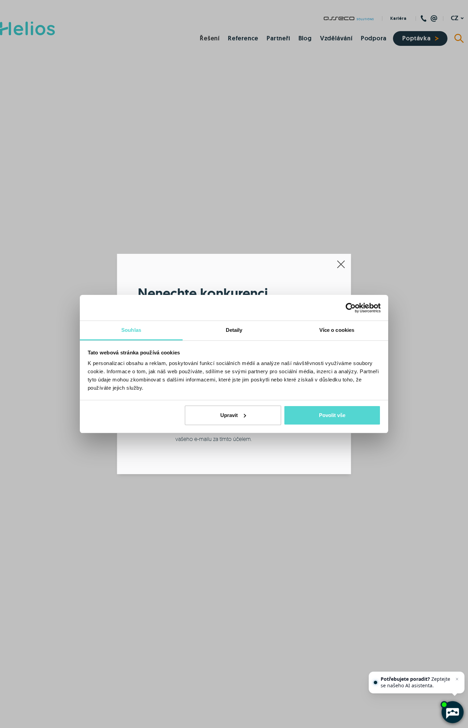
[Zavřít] (457, 679)
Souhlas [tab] (131, 330)
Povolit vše (332, 415)
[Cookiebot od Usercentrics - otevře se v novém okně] (351, 308)
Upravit (229, 415)
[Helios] (27, 28)
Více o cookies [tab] (336, 330)
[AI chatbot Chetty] (452, 712)
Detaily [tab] (234, 330)
